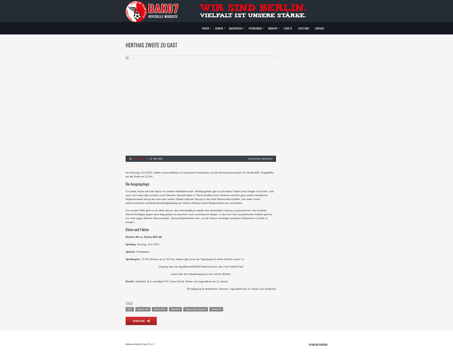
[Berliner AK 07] (152, 11)
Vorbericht (216, 309)
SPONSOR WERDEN (318, 344)
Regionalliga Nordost (195, 309)
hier (242, 259)
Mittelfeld (175, 309)
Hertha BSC (160, 309)
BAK (129, 309)
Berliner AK (143, 309)
